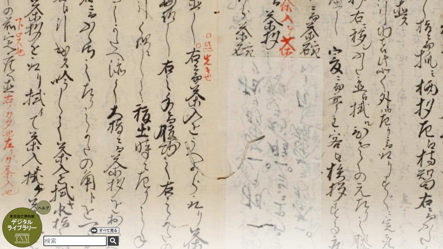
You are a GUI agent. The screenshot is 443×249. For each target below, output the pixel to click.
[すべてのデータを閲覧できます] (105, 230)
